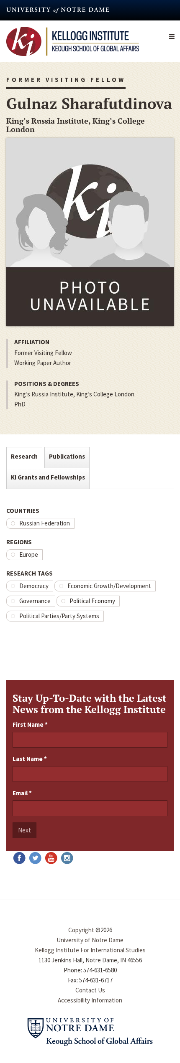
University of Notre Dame (90, 940)
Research (24, 456)
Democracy (34, 586)
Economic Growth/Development (109, 586)
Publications (67, 456)
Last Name (30, 759)
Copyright (81, 930)
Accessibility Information (90, 1000)
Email (22, 793)
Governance (35, 601)
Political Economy (92, 601)
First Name (30, 724)
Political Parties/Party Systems (59, 616)
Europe (28, 554)
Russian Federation (44, 523)
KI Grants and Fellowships (48, 477)
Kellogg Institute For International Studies (90, 950)
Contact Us (90, 990)
